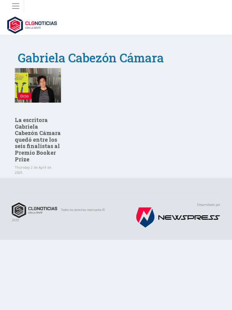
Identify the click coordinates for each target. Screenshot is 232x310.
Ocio (24, 96)
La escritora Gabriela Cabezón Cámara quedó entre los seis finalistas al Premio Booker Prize (38, 139)
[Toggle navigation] (15, 6)
